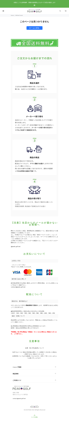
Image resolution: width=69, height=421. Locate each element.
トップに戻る (34, 417)
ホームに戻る (34, 28)
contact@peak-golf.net (18, 287)
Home (12, 15)
